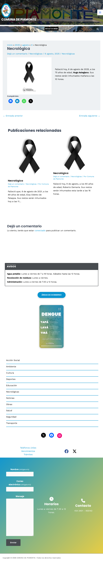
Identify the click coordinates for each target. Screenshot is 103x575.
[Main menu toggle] (100, 12)
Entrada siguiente (89, 116)
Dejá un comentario (17, 54)
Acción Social (13, 360)
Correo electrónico (20, 483)
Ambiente (11, 366)
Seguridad (11, 417)
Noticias (10, 398)
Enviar (13, 542)
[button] (51, 29)
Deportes (10, 379)
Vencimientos (28, 451)
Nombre (19, 469)
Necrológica (15, 180)
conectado (40, 230)
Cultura (10, 373)
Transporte (11, 423)
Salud (9, 410)
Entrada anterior (13, 116)
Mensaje (20, 496)
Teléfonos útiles (28, 448)
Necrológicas (36, 54)
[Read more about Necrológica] (29, 156)
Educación (11, 385)
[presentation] (51, 346)
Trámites (28, 454)
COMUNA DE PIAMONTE (18, 19)
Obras (9, 404)
